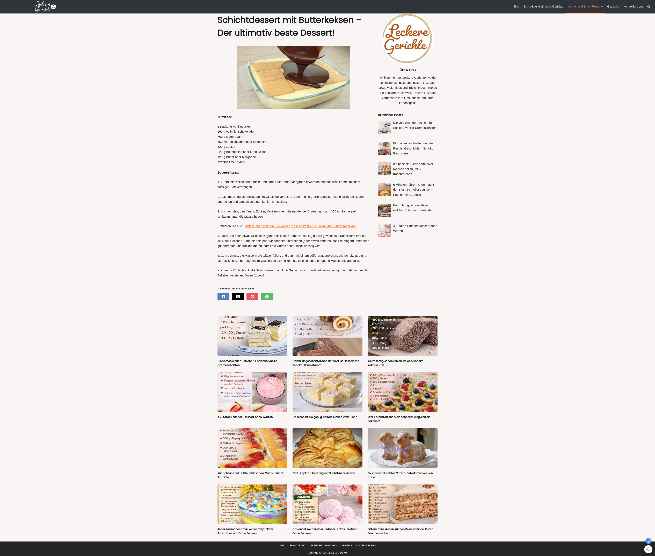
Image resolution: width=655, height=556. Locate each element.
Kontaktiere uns (633, 6)
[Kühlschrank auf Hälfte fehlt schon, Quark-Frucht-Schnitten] (252, 448)
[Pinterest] (252, 296)
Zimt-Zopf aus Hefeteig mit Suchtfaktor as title (324, 473)
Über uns (346, 545)
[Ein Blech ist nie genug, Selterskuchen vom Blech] (327, 392)
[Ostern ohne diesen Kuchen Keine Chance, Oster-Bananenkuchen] (403, 504)
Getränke (613, 6)
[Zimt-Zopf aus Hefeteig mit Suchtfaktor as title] (327, 448)
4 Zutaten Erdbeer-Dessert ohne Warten (245, 417)
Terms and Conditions (324, 545)
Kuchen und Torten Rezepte (585, 6)
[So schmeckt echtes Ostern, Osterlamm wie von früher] (403, 448)
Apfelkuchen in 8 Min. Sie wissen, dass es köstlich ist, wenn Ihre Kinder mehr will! (300, 226)
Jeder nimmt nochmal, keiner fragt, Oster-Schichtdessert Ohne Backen (246, 531)
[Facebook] (223, 296)
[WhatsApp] (267, 296)
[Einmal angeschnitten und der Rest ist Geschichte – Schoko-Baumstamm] (327, 336)
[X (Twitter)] (238, 296)
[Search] (648, 6)
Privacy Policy (298, 545)
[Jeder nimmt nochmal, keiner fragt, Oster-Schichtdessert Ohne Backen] (252, 504)
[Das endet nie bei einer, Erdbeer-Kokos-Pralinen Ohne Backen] (327, 504)
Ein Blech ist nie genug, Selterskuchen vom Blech (325, 417)
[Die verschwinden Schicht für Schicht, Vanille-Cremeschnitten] (252, 336)
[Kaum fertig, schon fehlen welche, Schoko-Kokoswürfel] (403, 336)
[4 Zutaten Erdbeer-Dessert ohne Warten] (252, 392)
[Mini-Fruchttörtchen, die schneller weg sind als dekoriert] (403, 392)
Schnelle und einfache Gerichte (543, 6)
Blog (516, 6)
